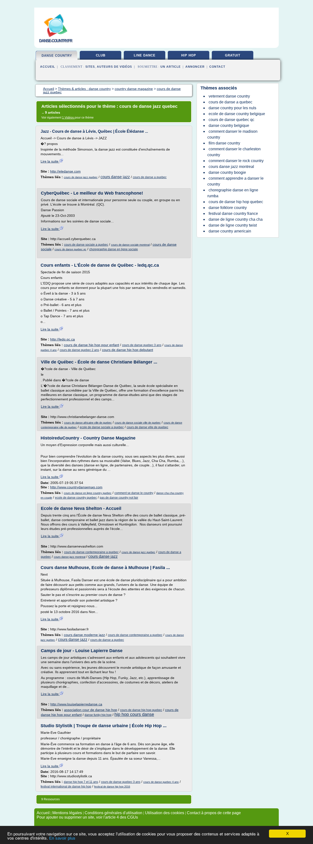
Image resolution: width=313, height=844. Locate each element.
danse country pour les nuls (232, 108)
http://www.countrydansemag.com (76, 487)
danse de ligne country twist (233, 225)
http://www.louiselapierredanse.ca (76, 704)
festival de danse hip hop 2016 (112, 786)
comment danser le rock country (236, 161)
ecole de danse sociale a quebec (102, 427)
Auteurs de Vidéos (114, 66)
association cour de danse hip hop (90, 710)
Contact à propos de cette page (214, 813)
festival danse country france (233, 213)
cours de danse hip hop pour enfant (91, 345)
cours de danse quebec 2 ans (79, 350)
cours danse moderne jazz (84, 635)
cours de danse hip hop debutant (127, 350)
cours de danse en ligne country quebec (88, 493)
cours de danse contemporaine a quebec (91, 552)
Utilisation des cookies (164, 813)
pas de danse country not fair (119, 497)
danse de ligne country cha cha (236, 219)
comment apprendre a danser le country (235, 181)
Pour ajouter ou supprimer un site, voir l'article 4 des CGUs (87, 817)
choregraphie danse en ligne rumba (232, 193)
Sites (90, 66)
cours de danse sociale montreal (130, 244)
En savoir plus (62, 838)
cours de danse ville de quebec (147, 427)
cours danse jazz (115, 177)
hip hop (188, 55)
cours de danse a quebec (150, 177)
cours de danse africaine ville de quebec (88, 422)
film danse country (224, 143)
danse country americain (230, 231)
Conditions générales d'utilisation (113, 813)
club (100, 55)
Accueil (47, 66)
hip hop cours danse (134, 714)
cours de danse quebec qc (70, 249)
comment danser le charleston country (234, 152)
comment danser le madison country (232, 134)
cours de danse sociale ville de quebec (138, 422)
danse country (57, 55)
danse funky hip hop (98, 715)
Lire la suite (50, 161)
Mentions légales (67, 813)
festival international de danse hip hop (66, 786)
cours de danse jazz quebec (81, 177)
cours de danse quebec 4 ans (161, 781)
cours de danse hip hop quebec (141, 710)
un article (170, 66)
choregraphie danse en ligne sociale (113, 249)
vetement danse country (229, 96)
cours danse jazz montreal (69, 556)
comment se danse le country (133, 493)
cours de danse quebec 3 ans (141, 345)
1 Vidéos (68, 117)
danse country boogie (227, 172)
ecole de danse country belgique (237, 114)
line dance (145, 55)
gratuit (232, 55)
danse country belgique (229, 125)
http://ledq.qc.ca (62, 339)
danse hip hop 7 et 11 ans (81, 782)
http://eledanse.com (65, 171)
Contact (217, 66)
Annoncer (195, 66)
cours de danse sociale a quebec (86, 244)
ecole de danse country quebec (76, 497)
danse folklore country (228, 208)
